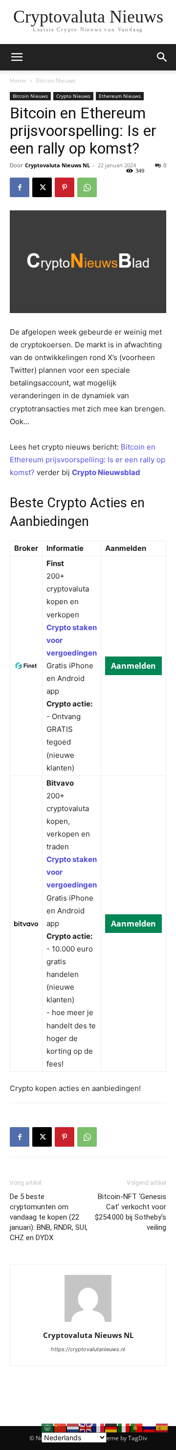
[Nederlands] (73, 1427)
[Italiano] (124, 1427)
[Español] (162, 1427)
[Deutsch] (111, 1427)
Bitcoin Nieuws (56, 80)
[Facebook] (19, 187)
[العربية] (48, 1427)
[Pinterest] (64, 187)
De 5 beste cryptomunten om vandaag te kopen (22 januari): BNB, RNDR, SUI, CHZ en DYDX (49, 1217)
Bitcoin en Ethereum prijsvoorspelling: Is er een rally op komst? (87, 459)
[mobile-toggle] (16, 57)
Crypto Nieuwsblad (106, 472)
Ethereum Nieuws (120, 95)
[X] (42, 187)
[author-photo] (88, 1321)
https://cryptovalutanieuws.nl (88, 1349)
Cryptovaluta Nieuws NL (57, 165)
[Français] (98, 1427)
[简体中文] (60, 1427)
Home (18, 80)
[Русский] (149, 1427)
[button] (162, 57)
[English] (86, 1427)
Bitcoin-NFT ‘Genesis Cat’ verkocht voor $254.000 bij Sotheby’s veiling (130, 1212)
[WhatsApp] (87, 187)
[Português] (137, 1427)
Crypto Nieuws (73, 95)
